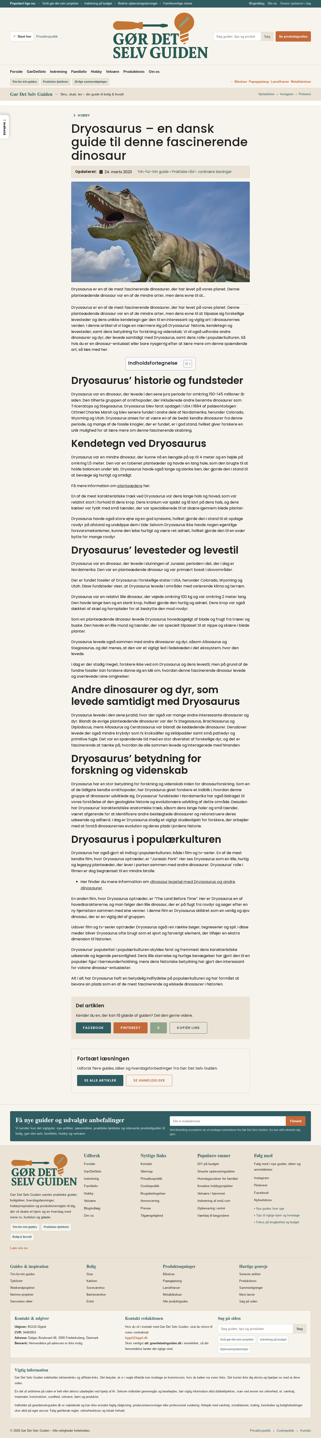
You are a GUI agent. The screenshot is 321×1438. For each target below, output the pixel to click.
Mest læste (247, 1294)
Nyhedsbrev (266, 94)
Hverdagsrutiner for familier (217, 1178)
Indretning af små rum (213, 1201)
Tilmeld (295, 1121)
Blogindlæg (256, 3)
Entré (90, 1301)
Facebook (93, 1027)
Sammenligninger (251, 1288)
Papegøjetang (259, 81)
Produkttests (134, 72)
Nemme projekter (21, 1294)
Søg (267, 36)
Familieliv (79, 72)
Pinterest (305, 94)
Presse (146, 1208)
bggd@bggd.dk (136, 1338)
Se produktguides (293, 36)
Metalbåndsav (301, 81)
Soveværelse (95, 1288)
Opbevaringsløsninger (234, 1349)
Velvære (112, 72)
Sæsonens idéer (21, 1301)
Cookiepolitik (150, 1186)
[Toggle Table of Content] (185, 364)
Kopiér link (188, 1027)
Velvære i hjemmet (211, 1193)
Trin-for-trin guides (22, 1274)
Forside (16, 72)
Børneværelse (96, 1294)
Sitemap (147, 1171)
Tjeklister (16, 1281)
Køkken (91, 1281)
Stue (89, 1274)
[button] (4, 127)
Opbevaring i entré (211, 1208)
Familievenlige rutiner (177, 3)
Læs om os (19, 1248)
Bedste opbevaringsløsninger (137, 3)
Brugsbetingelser (153, 1193)
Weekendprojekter (22, 1288)
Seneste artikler (250, 1274)
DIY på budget (208, 1164)
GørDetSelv (36, 72)
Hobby (96, 72)
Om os (272, 3)
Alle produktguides (175, 1301)
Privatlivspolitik (47, 36)
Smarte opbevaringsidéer (216, 1171)
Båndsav (241, 81)
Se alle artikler (100, 1080)
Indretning (58, 72)
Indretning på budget (98, 3)
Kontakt (146, 1164)
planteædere (129, 485)
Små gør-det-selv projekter (60, 3)
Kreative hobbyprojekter (215, 1186)
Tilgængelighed (152, 1215)
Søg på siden (248, 1301)
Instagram (287, 94)
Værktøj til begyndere (213, 1215)
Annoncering (150, 1201)
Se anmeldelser (149, 1080)
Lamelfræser (280, 81)
